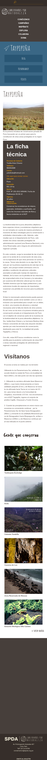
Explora (23, 30)
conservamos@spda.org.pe (23, 751)
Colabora (23, 34)
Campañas (23, 23)
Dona (23, 38)
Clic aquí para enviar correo (17, 176)
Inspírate (23, 27)
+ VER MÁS (38, 631)
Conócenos (24, 19)
